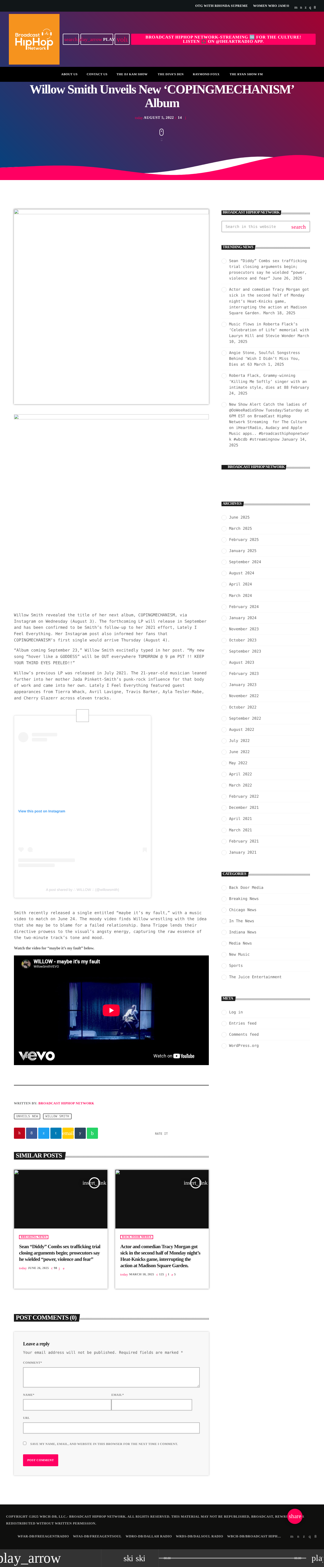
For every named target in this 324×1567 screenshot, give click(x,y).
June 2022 (239, 752)
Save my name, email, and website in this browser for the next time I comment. (104, 1444)
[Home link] (34, 39)
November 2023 (244, 629)
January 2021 (242, 852)
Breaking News (34, 1237)
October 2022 (242, 707)
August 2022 (241, 729)
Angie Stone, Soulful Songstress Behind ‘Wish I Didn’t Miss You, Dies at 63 (264, 358)
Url (26, 1418)
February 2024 (244, 606)
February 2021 (244, 841)
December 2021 (244, 807)
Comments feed (244, 1034)
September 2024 (245, 562)
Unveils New (27, 1116)
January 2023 (242, 684)
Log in (236, 1012)
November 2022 (244, 696)
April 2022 (240, 774)
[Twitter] (306, 7)
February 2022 (244, 796)
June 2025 (239, 517)
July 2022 (239, 740)
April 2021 (240, 818)
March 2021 (240, 830)
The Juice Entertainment (255, 977)
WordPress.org (244, 1045)
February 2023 (244, 673)
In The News (241, 921)
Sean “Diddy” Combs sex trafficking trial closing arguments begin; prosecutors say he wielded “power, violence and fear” (59, 1253)
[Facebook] (315, 7)
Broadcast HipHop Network (66, 1103)
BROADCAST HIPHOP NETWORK (256, 467)
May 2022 (238, 763)
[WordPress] (301, 7)
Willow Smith (57, 1116)
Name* (28, 1395)
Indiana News (242, 932)
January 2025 (242, 551)
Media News (240, 943)
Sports (236, 965)
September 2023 (245, 651)
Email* (117, 1395)
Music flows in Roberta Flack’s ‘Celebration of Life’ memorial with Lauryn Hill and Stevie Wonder (269, 330)
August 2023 (241, 662)
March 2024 (240, 595)
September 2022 (245, 718)
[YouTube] (296, 7)
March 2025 (240, 528)
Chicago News (242, 910)
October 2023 (242, 640)
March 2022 (240, 785)
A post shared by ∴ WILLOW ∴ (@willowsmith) (82, 890)
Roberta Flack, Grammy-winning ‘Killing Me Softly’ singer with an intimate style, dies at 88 (268, 381)
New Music (239, 954)
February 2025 (244, 539)
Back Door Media (136, 1237)
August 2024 (241, 573)
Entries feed (242, 1023)
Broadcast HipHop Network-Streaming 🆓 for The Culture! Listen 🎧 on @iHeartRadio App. (223, 39)
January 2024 (242, 618)
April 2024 (240, 584)
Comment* (32, 1362)
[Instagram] (310, 7)
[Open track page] (153, 1558)
